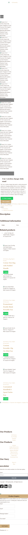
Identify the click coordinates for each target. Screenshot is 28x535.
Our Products (6, 432)
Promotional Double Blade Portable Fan (8, 307)
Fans (10, 300)
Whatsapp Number (4, 513)
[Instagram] (10, 486)
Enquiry (6, 272)
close (7, 530)
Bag (10, 259)
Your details (3, 518)
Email (1, 472)
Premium (2, 205)
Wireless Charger (8, 205)
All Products (14, 203)
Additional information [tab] (8, 210)
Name (1, 503)
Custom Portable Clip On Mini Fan (8, 348)
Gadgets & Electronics (22, 203)
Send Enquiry (5, 526)
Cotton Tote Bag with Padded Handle (9, 265)
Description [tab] (5, 208)
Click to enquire (7, 198)
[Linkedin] (6, 486)
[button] (7, 198)
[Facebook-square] (2, 486)
